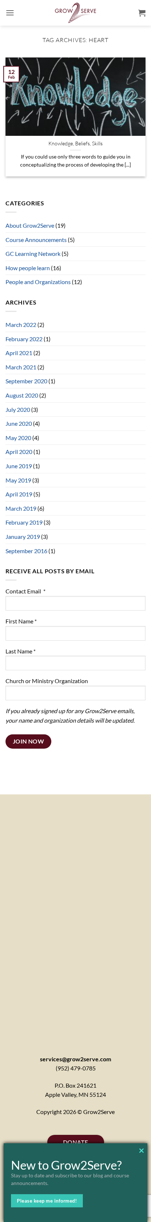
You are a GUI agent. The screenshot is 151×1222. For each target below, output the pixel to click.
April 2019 (18, 494)
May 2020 (18, 437)
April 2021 (18, 352)
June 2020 (18, 423)
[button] (9, 13)
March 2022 (20, 324)
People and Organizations (38, 281)
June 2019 (18, 465)
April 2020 (18, 451)
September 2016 (26, 550)
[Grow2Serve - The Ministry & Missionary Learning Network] (76, 13)
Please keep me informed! (47, 1201)
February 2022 (24, 338)
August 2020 (21, 395)
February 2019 (24, 522)
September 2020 (26, 380)
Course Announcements (36, 239)
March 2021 (20, 367)
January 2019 (22, 536)
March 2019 (20, 508)
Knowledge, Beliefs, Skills (75, 143)
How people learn (27, 267)
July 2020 (17, 409)
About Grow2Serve (29, 225)
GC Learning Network (32, 253)
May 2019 (18, 480)
